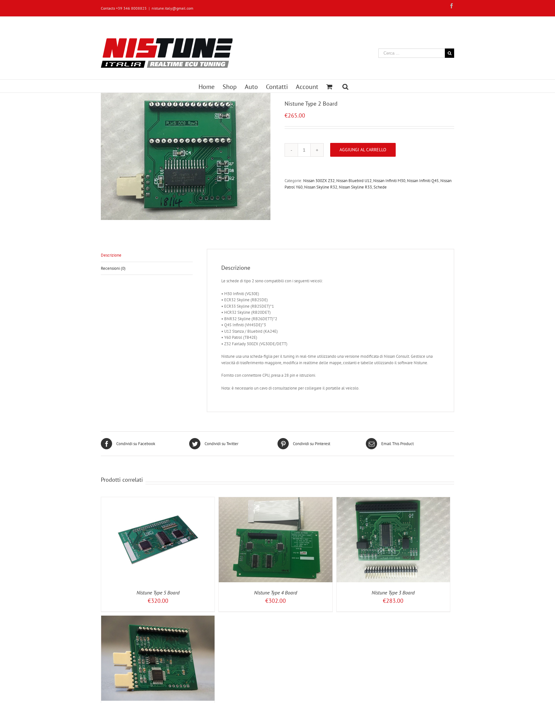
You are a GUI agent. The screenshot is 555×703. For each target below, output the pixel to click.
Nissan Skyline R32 (320, 187)
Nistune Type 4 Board (275, 592)
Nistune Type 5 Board (158, 592)
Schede (380, 187)
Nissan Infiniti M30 (389, 180)
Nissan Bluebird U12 (354, 180)
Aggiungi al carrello (362, 150)
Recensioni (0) (113, 268)
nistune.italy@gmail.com (172, 8)
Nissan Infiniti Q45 (423, 180)
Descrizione (111, 255)
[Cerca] (345, 86)
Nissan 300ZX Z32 (319, 180)
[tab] (147, 255)
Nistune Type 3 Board (393, 592)
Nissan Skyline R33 (355, 187)
